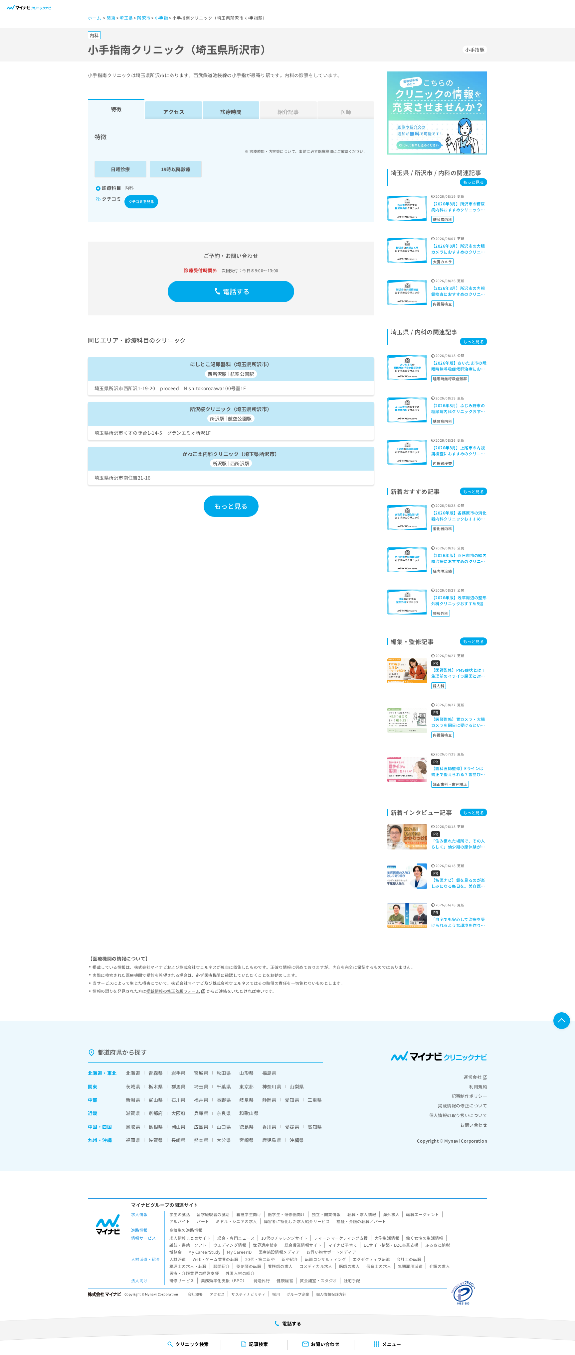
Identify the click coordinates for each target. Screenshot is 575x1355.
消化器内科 (442, 528)
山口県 (224, 1126)
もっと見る (231, 506)
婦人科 (438, 685)
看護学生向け (248, 1214)
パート (203, 1221)
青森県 (155, 1073)
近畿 (92, 1113)
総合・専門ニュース (236, 1238)
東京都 (246, 1086)
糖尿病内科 (442, 219)
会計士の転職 (409, 1259)
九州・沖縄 (100, 1140)
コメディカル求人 (315, 1266)
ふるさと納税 (437, 1245)
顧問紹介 (221, 1266)
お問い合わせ (473, 1125)
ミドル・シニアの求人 (236, 1221)
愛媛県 (292, 1126)
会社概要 (195, 1294)
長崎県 (178, 1140)
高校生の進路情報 (185, 1230)
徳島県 (246, 1126)
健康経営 (285, 1280)
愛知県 (292, 1099)
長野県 (224, 1099)
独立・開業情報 (326, 1214)
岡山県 (178, 1126)
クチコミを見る (141, 201)
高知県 (314, 1126)
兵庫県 (201, 1113)
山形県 (246, 1073)
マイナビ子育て (342, 1245)
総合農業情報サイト (303, 1245)
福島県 (269, 1073)
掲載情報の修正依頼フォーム (173, 991)
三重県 (314, 1099)
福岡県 (133, 1140)
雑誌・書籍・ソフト (188, 1245)
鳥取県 (133, 1126)
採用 (276, 1294)
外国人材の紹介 (240, 1273)
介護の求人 (439, 1266)
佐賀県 (155, 1140)
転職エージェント (422, 1214)
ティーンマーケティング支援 (341, 1238)
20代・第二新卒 (260, 1259)
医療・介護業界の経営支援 (194, 1273)
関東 (92, 1086)
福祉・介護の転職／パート (361, 1221)
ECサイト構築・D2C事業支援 (391, 1245)
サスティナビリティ (248, 1294)
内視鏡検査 (442, 303)
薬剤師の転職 (248, 1266)
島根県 (155, 1126)
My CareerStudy (204, 1252)
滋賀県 (133, 1113)
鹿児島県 (272, 1140)
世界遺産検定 (265, 1245)
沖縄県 (296, 1140)
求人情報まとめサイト (190, 1238)
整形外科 (440, 613)
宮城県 (201, 1073)
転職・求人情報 (361, 1214)
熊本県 (201, 1140)
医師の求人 (349, 1266)
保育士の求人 (378, 1266)
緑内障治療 (442, 571)
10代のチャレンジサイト (284, 1238)
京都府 (155, 1113)
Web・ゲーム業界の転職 (216, 1259)
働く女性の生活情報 (424, 1238)
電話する (236, 291)
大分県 (224, 1140)
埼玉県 (201, 1086)
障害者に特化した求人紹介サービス (297, 1221)
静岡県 (269, 1099)
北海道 (95, 1073)
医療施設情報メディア (279, 1252)
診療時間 (231, 112)
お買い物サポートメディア (331, 1252)
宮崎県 (246, 1140)
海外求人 (391, 1214)
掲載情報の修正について (462, 1105)
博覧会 (175, 1252)
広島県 (201, 1126)
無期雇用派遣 (410, 1266)
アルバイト (179, 1221)
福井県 (201, 1099)
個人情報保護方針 (331, 1294)
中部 (92, 1099)
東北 (112, 1073)
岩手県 (178, 1073)
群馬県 (178, 1086)
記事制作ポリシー (469, 1096)
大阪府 (178, 1113)
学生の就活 (179, 1214)
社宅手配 (352, 1280)
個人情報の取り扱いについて (458, 1115)
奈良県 (224, 1113)
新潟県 (133, 1099)
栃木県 (155, 1086)
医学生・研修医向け (286, 1214)
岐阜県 (246, 1099)
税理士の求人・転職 (188, 1266)
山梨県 (296, 1086)
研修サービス (181, 1280)
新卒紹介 (290, 1259)
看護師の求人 (280, 1266)
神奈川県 (272, 1086)
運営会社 (472, 1077)
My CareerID (239, 1252)
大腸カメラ (442, 261)
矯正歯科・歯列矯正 (450, 784)
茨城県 (133, 1086)
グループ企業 (298, 1294)
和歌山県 (249, 1113)
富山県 (155, 1099)
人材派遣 (177, 1259)
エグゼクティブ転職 (371, 1259)
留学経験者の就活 (213, 1214)
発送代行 (262, 1280)
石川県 (178, 1099)
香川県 (269, 1126)
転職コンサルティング (325, 1259)
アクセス (173, 112)
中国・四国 (100, 1126)
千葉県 (224, 1086)
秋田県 (224, 1073)
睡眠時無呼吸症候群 (450, 378)
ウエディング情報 (229, 1245)
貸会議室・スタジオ (318, 1280)
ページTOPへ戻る (561, 1020)
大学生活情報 (387, 1238)
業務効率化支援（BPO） (224, 1280)
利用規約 (478, 1086)
